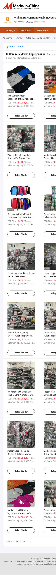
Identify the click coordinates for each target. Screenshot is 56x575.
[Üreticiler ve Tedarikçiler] (22, 5)
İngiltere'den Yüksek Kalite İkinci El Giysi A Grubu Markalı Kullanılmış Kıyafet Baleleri (21, 394)
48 (30, 541)
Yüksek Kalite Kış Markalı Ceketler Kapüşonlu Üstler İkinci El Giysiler (19, 158)
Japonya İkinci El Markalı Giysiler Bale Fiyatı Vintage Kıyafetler (19, 453)
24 (17, 541)
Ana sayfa (10, 30)
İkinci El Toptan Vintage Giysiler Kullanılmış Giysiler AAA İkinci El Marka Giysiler (19, 335)
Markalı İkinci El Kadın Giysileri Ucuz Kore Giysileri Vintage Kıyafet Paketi (19, 513)
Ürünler (27, 30)
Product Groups (16, 46)
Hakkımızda (42, 30)
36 (23, 541)
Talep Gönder (21, 116)
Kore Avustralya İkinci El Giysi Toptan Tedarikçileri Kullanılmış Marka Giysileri (20, 276)
